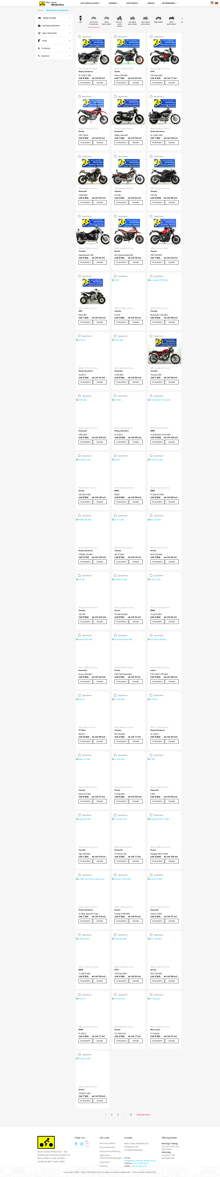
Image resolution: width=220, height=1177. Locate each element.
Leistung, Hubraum (56, 25)
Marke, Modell (56, 18)
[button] (5, 1171)
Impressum (105, 1162)
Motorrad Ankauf (107, 1143)
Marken (113, 3)
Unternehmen (168, 3)
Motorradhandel (107, 1147)
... (124, 1114)
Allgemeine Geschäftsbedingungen (111, 1156)
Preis (56, 40)
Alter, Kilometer (56, 33)
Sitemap (104, 1166)
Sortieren (55, 48)
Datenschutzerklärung (110, 1151)
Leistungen (132, 3)
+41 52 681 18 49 (141, 1163)
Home (40, 10)
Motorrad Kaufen (90, 3)
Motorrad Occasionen (57, 10)
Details (100, 82)
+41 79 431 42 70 (138, 1166)
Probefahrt (85, 82)
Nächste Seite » (143, 1114)
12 (131, 1114)
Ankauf (151, 3)
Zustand (55, 56)
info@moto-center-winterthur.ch (140, 1160)
